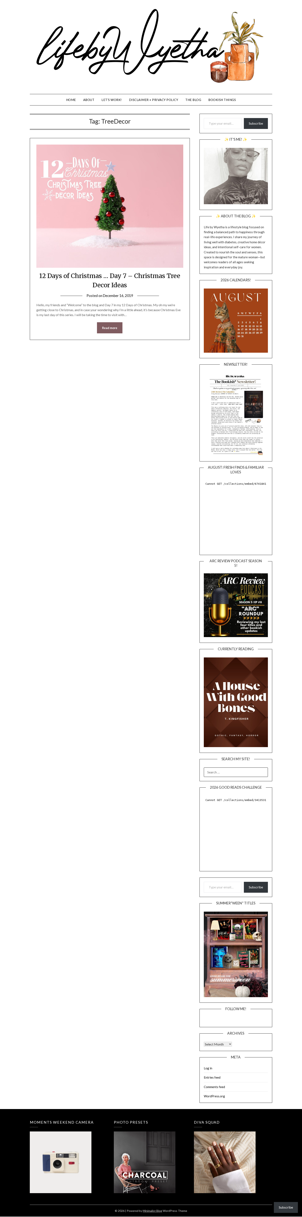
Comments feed (214, 1087)
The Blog (193, 100)
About (89, 100)
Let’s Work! (111, 100)
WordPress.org (214, 1096)
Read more (109, 328)
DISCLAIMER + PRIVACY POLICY (153, 100)
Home (71, 100)
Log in (208, 1068)
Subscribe (256, 123)
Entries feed (212, 1077)
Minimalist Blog (152, 1210)
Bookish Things (222, 100)
